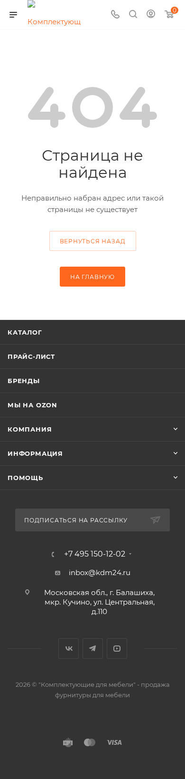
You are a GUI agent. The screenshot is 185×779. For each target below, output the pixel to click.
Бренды (24, 381)
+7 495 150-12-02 (94, 554)
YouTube (117, 648)
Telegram (93, 648)
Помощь (25, 477)
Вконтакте (68, 648)
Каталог (25, 332)
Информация (35, 453)
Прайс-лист (31, 356)
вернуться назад (93, 241)
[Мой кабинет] (151, 14)
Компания (30, 429)
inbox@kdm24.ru (99, 572)
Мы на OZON (32, 405)
